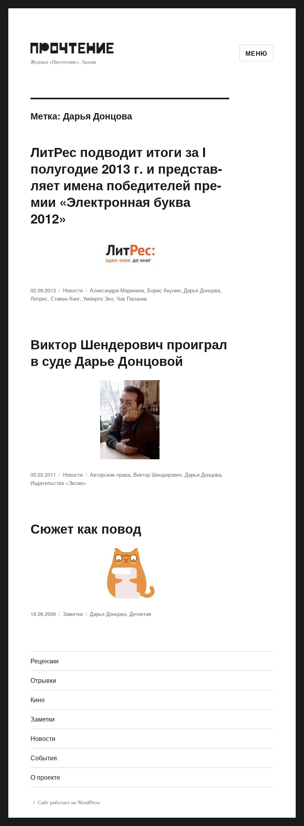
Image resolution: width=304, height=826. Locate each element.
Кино (37, 699)
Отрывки (43, 680)
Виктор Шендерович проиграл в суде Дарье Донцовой (128, 352)
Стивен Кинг (65, 298)
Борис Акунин (163, 290)
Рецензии (44, 660)
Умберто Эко (98, 298)
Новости (73, 290)
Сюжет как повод (85, 528)
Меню (256, 53)
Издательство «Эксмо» (58, 483)
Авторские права (110, 474)
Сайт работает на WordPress (69, 802)
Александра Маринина (117, 290)
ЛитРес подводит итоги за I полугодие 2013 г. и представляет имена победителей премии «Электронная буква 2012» (126, 184)
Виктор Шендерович (157, 474)
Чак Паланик (131, 298)
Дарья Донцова (202, 290)
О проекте (45, 777)
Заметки (73, 614)
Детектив (140, 614)
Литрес (39, 298)
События (43, 757)
